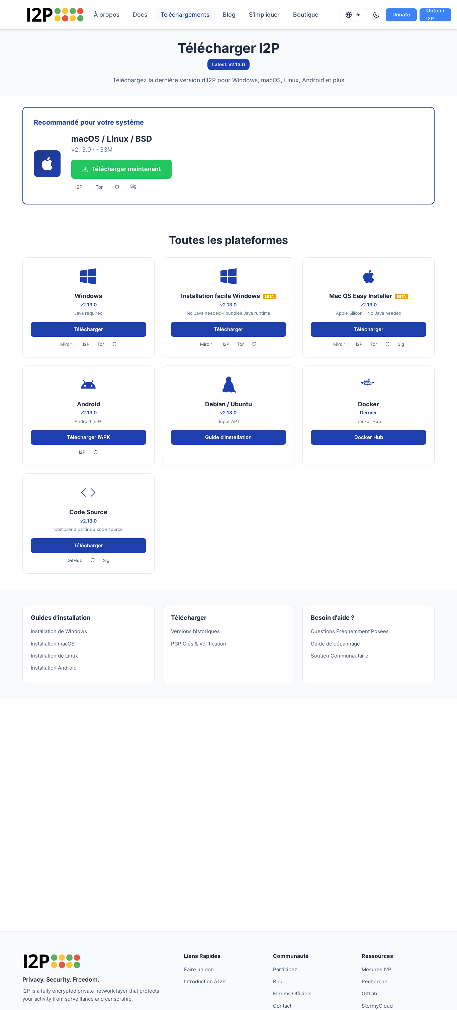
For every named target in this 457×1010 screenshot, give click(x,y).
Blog (229, 14)
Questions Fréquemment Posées (350, 631)
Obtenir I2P (435, 14)
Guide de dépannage (335, 643)
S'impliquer (264, 14)
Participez (285, 969)
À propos (106, 14)
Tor (99, 187)
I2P (78, 187)
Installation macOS (53, 643)
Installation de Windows (59, 631)
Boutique (305, 14)
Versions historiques (195, 631)
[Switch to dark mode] (376, 14)
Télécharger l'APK (88, 437)
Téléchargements (185, 14)
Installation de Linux (54, 656)
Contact (282, 1006)
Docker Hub (368, 437)
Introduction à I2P (205, 981)
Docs (140, 14)
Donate (401, 14)
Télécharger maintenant (126, 168)
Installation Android (54, 668)
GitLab (369, 993)
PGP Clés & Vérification (198, 643)
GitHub (75, 560)
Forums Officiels (292, 993)
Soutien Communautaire (339, 656)
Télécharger (88, 329)
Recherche (374, 981)
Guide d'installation (228, 437)
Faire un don (199, 969)
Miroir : (67, 344)
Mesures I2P (376, 969)
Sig (133, 186)
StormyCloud (377, 1006)
